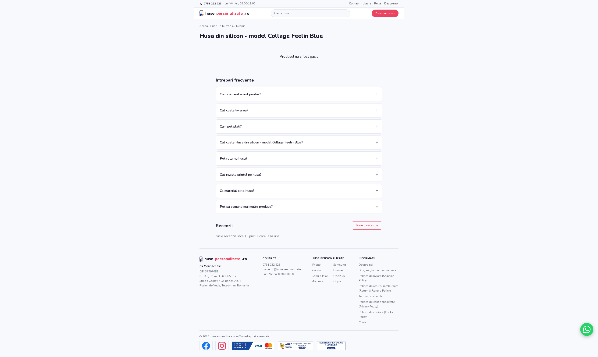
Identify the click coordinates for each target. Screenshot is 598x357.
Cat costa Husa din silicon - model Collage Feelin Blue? (261, 142)
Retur (377, 3)
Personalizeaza (385, 13)
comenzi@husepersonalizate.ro (283, 269)
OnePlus (339, 276)
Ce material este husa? (237, 190)
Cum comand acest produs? (240, 94)
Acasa (203, 26)
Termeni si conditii (371, 296)
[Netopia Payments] (253, 345)
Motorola (317, 281)
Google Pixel (320, 276)
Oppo (337, 281)
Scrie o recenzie (367, 225)
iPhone (316, 265)
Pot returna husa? (233, 158)
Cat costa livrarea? (234, 110)
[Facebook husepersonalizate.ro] (206, 346)
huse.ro (227, 13)
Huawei (338, 270)
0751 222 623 (212, 3)
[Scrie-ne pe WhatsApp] (586, 329)
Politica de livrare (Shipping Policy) (377, 278)
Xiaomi (316, 270)
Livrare (367, 3)
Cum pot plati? (231, 126)
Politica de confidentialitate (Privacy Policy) (377, 304)
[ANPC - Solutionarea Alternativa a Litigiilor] (295, 345)
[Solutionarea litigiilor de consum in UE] (331, 345)
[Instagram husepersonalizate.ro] (221, 346)
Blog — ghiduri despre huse (377, 270)
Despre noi (391, 3)
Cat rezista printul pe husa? (241, 174)
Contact (354, 3)
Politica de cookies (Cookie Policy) (376, 314)
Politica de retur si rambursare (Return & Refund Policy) (378, 288)
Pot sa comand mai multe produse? (246, 206)
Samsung (339, 265)
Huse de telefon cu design (228, 26)
